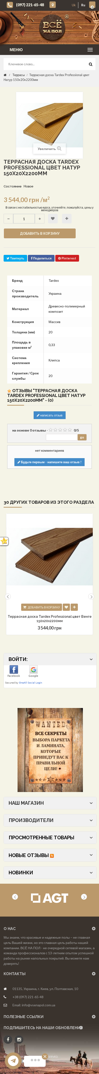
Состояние (13, 186)
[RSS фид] (52, 855)
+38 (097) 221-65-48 (27, 997)
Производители (31, 820)
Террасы (18, 75)
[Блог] (50, 750)
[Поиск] (90, 65)
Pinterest (68, 258)
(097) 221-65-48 (30, 4)
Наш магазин (26, 803)
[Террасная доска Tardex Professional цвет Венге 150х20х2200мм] (49, 557)
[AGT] (49, 898)
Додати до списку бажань (66, 607)
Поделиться (42, 258)
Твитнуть (16, 258)
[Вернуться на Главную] (5, 74)
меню (16, 49)
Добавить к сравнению (67, 218)
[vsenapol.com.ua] (53, 27)
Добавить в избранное (53, 218)
